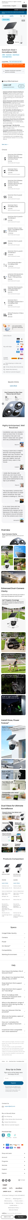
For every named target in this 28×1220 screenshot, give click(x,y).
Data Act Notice (13, 1209)
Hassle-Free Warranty (10, 1122)
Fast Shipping (8, 1116)
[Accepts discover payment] (15, 1145)
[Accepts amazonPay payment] (3, 1145)
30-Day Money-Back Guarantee (13, 1119)
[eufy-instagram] (3, 1180)
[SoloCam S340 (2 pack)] (13, 197)
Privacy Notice (17, 1087)
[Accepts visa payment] (15, 1148)
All (6, 1061)
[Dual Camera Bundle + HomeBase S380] (13, 265)
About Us (7, 1198)
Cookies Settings (8, 1203)
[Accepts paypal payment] (3, 1148)
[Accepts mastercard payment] (22, 1145)
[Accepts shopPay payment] (7, 1148)
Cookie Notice (13, 1205)
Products (10, 42)
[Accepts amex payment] (7, 1145)
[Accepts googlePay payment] (18, 1145)
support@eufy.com (10, 1106)
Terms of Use (8, 1087)
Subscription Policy (13, 1207)
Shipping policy (17, 1198)
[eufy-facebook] (6, 1180)
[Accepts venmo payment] (11, 1148)
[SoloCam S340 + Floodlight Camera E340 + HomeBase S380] (13, 303)
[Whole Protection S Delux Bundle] (13, 315)
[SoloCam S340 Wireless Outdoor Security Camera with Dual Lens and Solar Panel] (13, 158)
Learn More (13, 385)
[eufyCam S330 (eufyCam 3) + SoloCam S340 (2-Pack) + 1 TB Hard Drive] (13, 277)
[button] (24, 2)
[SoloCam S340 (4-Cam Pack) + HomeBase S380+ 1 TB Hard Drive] (13, 231)
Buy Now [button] (20, 1217)
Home (3, 1061)
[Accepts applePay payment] (11, 1145)
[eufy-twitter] (9, 1180)
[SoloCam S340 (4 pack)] (13, 243)
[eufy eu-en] (11, 16)
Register (13, 1083)
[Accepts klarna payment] (18, 1148)
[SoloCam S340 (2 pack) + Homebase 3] (13, 219)
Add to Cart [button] (7, 1217)
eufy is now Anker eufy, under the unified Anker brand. (13, 13)
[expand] (23, 71)
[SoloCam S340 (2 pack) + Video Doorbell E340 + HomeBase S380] (13, 291)
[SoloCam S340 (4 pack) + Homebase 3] (13, 254)
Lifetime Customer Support (11, 1124)
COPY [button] (21, 86)
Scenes (17, 42)
